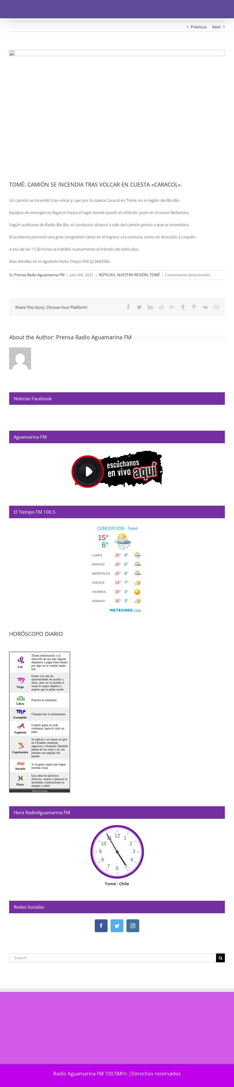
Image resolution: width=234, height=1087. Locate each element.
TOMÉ (155, 274)
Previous (199, 27)
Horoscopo (40, 791)
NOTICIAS (107, 274)
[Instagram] (132, 925)
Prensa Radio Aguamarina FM (39, 274)
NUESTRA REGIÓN (132, 274)
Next (216, 27)
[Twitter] (117, 925)
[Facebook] (101, 925)
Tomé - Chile (117, 883)
